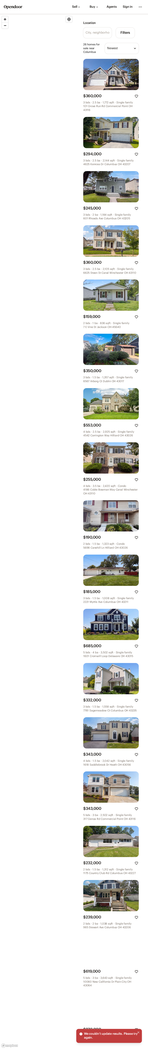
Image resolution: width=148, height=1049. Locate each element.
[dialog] (109, 1036)
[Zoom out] (5, 25)
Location (89, 23)
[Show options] (134, 48)
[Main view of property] (111, 74)
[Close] (138, 1032)
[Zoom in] (5, 19)
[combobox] (122, 48)
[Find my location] (69, 19)
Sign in (128, 6)
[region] (37, 531)
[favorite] (136, 96)
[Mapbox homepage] (9, 1045)
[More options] (140, 7)
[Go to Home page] (13, 7)
